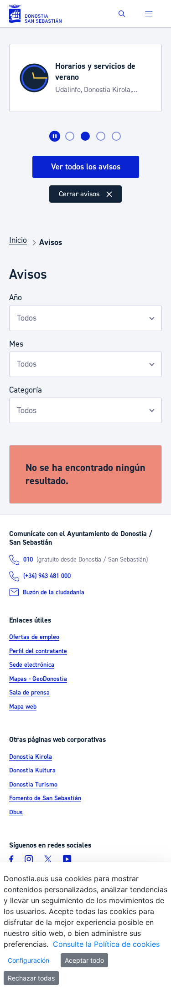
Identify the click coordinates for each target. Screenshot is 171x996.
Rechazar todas (31, 978)
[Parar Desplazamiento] (54, 136)
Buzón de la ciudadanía (53, 592)
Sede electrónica (31, 665)
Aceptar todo (84, 960)
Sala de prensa (29, 693)
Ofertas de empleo (34, 637)
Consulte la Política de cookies (106, 944)
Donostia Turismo (33, 785)
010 (28, 560)
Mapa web (22, 707)
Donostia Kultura (32, 770)
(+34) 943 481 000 (47, 576)
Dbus (16, 812)
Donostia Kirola (30, 757)
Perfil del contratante (38, 651)
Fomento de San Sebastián (45, 798)
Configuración (28, 960)
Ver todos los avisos (85, 167)
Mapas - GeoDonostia (38, 679)
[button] (122, 14)
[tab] (69, 136)
